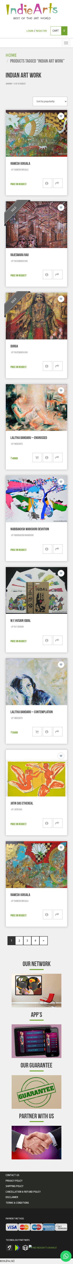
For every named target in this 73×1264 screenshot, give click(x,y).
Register (41, 31)
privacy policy (14, 1180)
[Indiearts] (32, 11)
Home (11, 55)
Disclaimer (12, 1197)
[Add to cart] (37, 457)
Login (30, 31)
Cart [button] (59, 30)
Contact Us (12, 1175)
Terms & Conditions (17, 1202)
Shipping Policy (14, 1186)
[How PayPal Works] (36, 1227)
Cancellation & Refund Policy (23, 1191)
